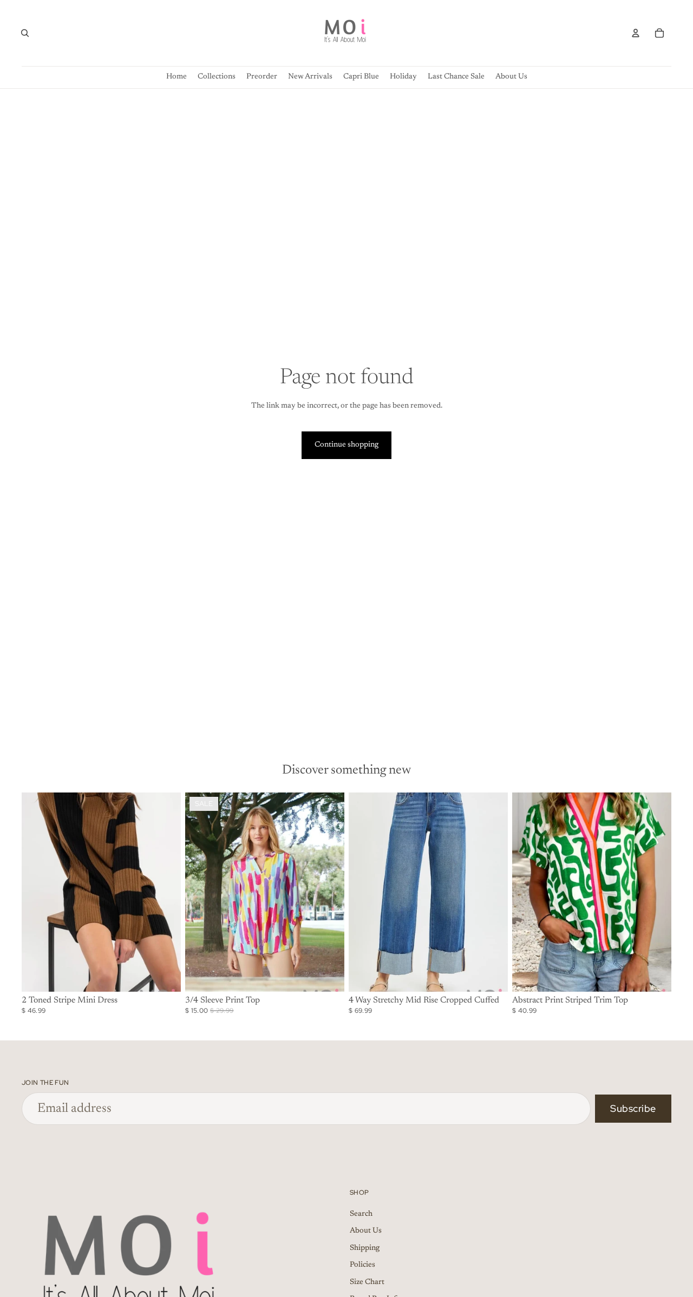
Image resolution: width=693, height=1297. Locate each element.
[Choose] (164, 975)
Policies (362, 1265)
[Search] (25, 33)
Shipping (365, 1248)
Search (361, 1214)
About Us (366, 1231)
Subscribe (633, 1108)
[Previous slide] (38, 892)
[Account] (636, 33)
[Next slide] (164, 892)
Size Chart (367, 1282)
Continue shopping (346, 445)
